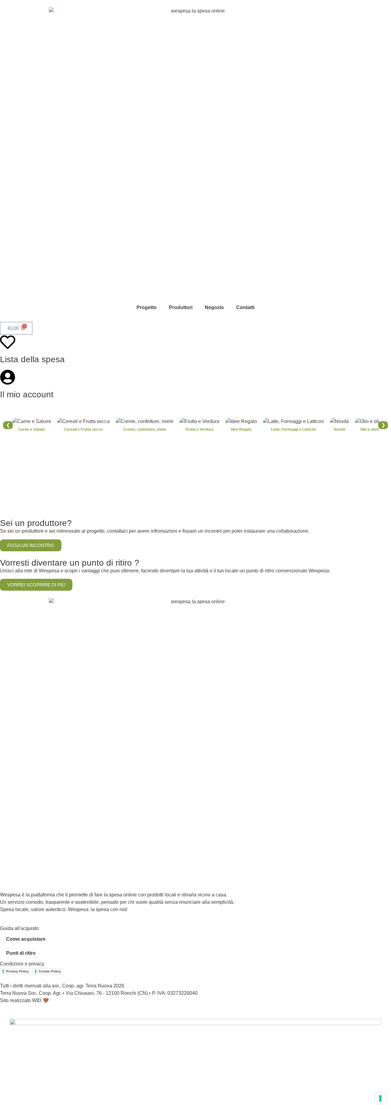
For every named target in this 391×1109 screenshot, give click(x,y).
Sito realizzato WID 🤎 (24, 1000)
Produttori (180, 307)
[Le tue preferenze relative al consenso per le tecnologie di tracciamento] (380, 1098)
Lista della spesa (32, 359)
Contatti (245, 307)
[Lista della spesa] (7, 342)
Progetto (147, 307)
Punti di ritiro (21, 953)
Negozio (214, 307)
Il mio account (26, 394)
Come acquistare (26, 939)
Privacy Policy (17, 971)
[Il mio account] (7, 377)
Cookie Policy (49, 971)
